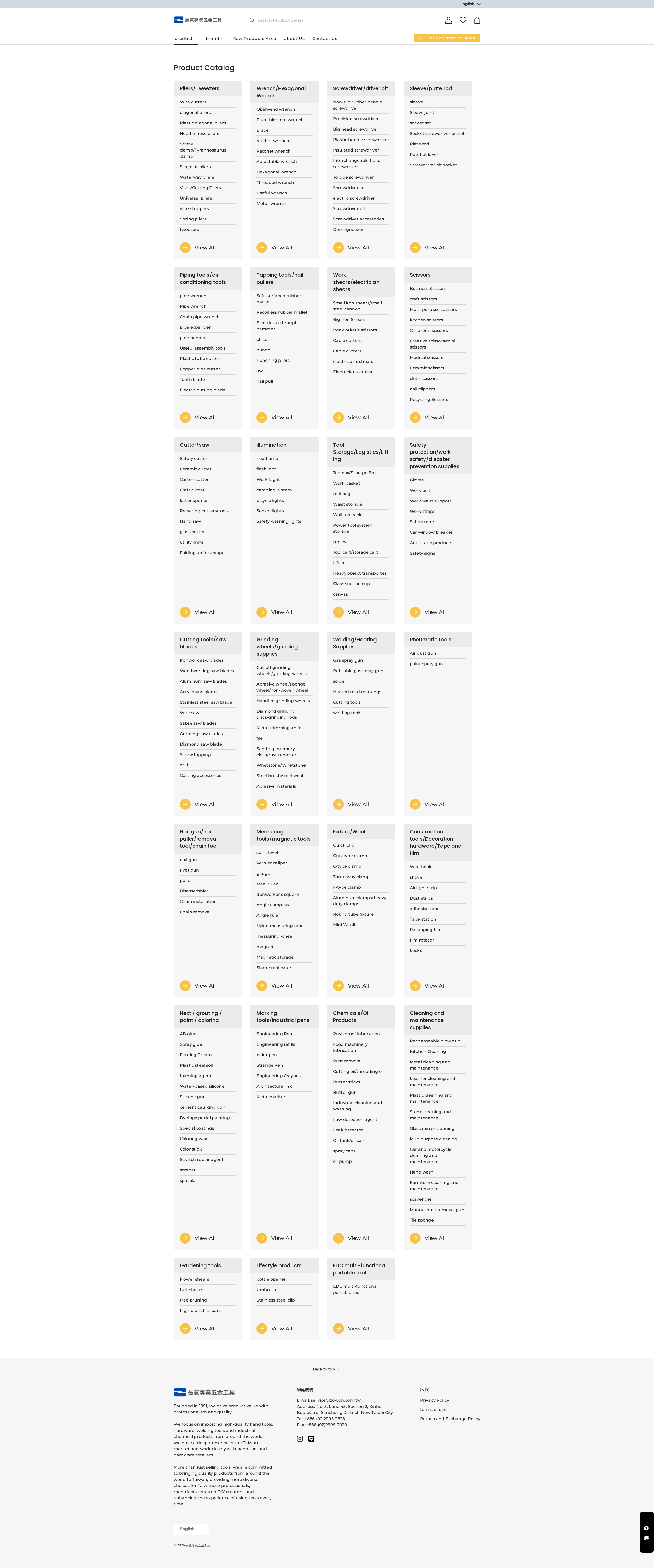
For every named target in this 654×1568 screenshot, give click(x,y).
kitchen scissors (426, 320)
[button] (477, 20)
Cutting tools (346, 702)
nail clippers (422, 389)
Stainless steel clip (275, 1300)
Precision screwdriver (356, 118)
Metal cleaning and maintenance (430, 1065)
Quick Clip (343, 845)
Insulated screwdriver (356, 150)
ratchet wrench (272, 140)
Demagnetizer (348, 229)
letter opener (194, 500)
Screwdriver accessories (358, 219)
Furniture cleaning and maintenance (434, 1185)
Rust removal (347, 1061)
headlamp (267, 458)
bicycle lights (270, 500)
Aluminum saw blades (203, 681)
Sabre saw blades (198, 723)
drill (184, 765)
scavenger (421, 1199)
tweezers (189, 229)
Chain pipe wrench (200, 316)
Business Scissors (428, 288)
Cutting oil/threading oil (358, 1071)
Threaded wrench (275, 182)
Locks (416, 950)
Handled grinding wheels (283, 700)
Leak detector (348, 1130)
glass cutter (192, 531)
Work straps (422, 511)
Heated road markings (357, 691)
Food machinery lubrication (350, 1047)
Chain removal (195, 912)
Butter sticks (346, 1081)
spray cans (344, 1150)
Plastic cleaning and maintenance (431, 1098)
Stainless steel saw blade (206, 702)
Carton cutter (194, 479)
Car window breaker (431, 532)
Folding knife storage (202, 552)
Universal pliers (196, 198)
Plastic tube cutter (199, 358)
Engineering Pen (274, 1033)
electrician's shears (353, 361)
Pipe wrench (193, 306)
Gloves (417, 480)
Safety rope (422, 521)
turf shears (191, 1289)
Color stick (191, 1149)
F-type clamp (347, 887)
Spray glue (191, 1044)
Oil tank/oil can (349, 1140)
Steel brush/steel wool (279, 775)
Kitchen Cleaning (428, 1051)
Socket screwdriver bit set (437, 133)
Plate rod (419, 144)
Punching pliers (273, 360)
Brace (262, 130)
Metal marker (270, 1096)
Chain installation (198, 901)
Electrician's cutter (353, 371)
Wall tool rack (347, 514)
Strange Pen (269, 1065)
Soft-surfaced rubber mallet (278, 298)
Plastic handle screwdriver (361, 139)
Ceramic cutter (196, 469)
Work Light (268, 479)
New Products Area (254, 38)
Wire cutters (193, 102)
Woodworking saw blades (207, 670)
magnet (265, 946)
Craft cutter (192, 489)
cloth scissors (424, 378)
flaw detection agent (355, 1119)
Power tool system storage (352, 528)
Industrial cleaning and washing (357, 1105)
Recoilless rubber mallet (282, 312)
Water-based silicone (202, 1086)
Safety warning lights (278, 521)
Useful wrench (271, 193)
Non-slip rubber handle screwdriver (357, 105)
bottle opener (271, 1279)
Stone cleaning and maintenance (430, 1114)
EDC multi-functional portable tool (355, 1289)
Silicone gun (193, 1096)
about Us (294, 38)
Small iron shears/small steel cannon (357, 305)
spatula (188, 1180)
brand (212, 38)
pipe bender (193, 337)
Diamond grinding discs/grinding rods (276, 714)
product (183, 38)
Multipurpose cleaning (433, 1138)
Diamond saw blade (201, 744)
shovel (416, 877)
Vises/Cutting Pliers (200, 187)
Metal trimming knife (278, 727)
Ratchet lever (424, 154)
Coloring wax (193, 1138)
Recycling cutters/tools (204, 510)
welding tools (347, 712)
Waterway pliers (197, 177)
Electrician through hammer (277, 325)
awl (260, 370)
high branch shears (200, 1310)
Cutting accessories (200, 775)
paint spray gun (426, 663)
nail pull (264, 381)
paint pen (266, 1054)
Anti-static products (431, 542)
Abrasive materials (276, 786)
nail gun (188, 859)
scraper (188, 1170)
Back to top (324, 1369)
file (259, 738)
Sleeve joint (422, 112)
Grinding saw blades (201, 733)
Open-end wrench (275, 109)
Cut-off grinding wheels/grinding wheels (281, 670)
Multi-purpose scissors (433, 309)
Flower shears (194, 1279)
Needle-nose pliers (199, 133)
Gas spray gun (348, 660)
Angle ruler (268, 915)
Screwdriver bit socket (433, 164)
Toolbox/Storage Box (355, 472)
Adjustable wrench (276, 161)
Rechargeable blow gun (435, 1041)
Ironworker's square (277, 894)
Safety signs (422, 553)
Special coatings (197, 1128)
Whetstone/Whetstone (281, 765)
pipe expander (195, 327)
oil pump (342, 1161)
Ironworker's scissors (355, 330)
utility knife (191, 542)
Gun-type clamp (350, 855)
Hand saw (190, 521)
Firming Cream (196, 1054)
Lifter (339, 562)
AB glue (188, 1033)
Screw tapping (195, 754)
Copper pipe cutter (200, 369)
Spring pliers (193, 219)
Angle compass (272, 904)
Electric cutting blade (203, 390)
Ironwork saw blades (202, 660)
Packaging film (426, 929)
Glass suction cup (351, 583)
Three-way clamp (351, 876)
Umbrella (266, 1289)
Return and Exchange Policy (450, 1418)
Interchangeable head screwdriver (357, 163)
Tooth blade (192, 379)
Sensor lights (270, 510)
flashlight (266, 469)
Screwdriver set (349, 187)
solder (339, 681)
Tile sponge (422, 1220)
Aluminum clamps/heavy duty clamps (359, 900)
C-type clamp (347, 866)
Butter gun (345, 1092)
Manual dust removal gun (437, 1209)
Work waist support (430, 500)
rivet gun (189, 870)
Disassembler (194, 891)
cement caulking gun (202, 1107)
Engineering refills (275, 1044)
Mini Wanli (344, 924)
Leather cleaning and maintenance (432, 1081)
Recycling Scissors (429, 399)
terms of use (433, 1409)
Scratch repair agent (202, 1159)
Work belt (420, 490)
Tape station (423, 919)
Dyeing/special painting (205, 1117)
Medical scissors (426, 357)
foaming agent (196, 1075)
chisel (262, 339)
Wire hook (420, 866)
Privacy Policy (434, 1400)
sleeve (416, 102)
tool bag (342, 493)
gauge (263, 873)
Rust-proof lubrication (356, 1033)
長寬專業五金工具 (197, 1545)
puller (186, 880)
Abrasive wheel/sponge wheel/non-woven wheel (282, 687)
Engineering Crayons (278, 1075)
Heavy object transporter (360, 573)
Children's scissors (429, 330)
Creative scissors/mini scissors (433, 344)
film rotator (422, 940)
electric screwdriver (354, 198)
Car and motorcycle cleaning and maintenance (430, 1155)
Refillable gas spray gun (358, 670)
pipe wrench (193, 295)
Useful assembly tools (203, 348)
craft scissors (423, 299)
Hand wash (422, 1172)
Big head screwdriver (355, 129)
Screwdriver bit (349, 208)
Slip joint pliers (195, 166)
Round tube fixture (353, 914)
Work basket (346, 483)
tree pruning (193, 1300)
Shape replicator (274, 967)
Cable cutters (347, 340)
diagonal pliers (195, 112)
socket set (420, 123)
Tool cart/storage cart (355, 552)
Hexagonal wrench (276, 172)
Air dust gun (423, 653)
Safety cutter (193, 458)
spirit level (267, 852)
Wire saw (189, 712)
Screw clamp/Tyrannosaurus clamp (203, 150)
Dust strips (421, 898)
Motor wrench (271, 203)
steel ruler (267, 883)
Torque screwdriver (353, 177)
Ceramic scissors (427, 368)
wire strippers (194, 208)
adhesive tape (425, 908)
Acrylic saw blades (199, 691)
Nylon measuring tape (280, 925)
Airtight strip (423, 887)
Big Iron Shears (349, 319)
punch (263, 349)
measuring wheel (274, 936)
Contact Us (324, 38)
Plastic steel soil (196, 1065)
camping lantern (274, 489)
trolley (339, 541)
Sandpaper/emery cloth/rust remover (276, 751)
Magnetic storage (275, 957)
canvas (340, 594)
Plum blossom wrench (280, 119)
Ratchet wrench (273, 151)
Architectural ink (274, 1086)
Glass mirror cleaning (432, 1128)
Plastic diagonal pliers (203, 123)
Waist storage (347, 504)
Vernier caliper (271, 863)
